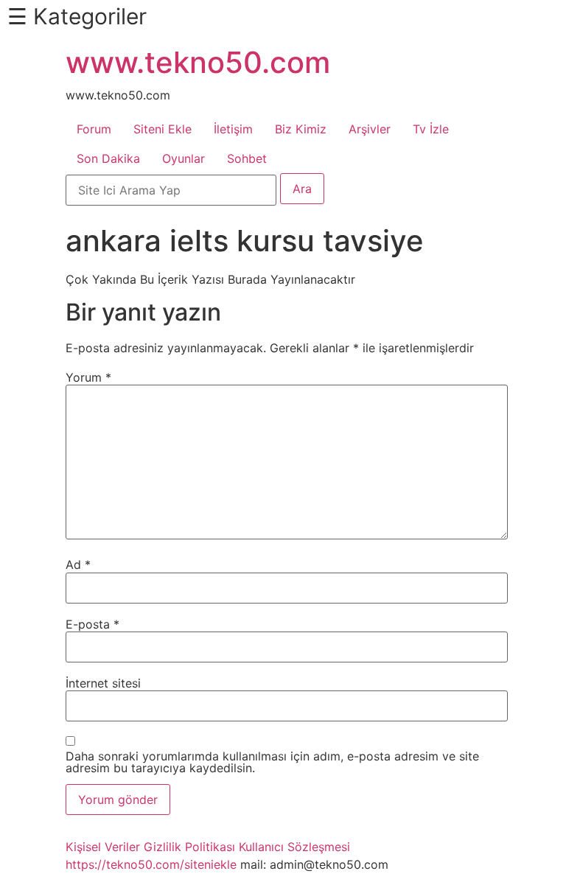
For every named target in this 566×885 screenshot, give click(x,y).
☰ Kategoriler (77, 16)
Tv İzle (431, 129)
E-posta (92, 624)
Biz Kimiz (300, 129)
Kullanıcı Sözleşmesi (294, 846)
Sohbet (247, 158)
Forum (94, 129)
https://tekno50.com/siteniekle (151, 864)
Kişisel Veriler (103, 846)
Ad (78, 564)
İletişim (233, 129)
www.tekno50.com (198, 62)
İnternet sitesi (103, 683)
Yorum (88, 377)
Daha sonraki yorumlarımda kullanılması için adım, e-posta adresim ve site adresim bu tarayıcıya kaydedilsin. (272, 762)
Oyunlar (183, 158)
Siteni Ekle (162, 129)
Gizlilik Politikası (189, 846)
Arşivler (370, 129)
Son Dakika (108, 158)
